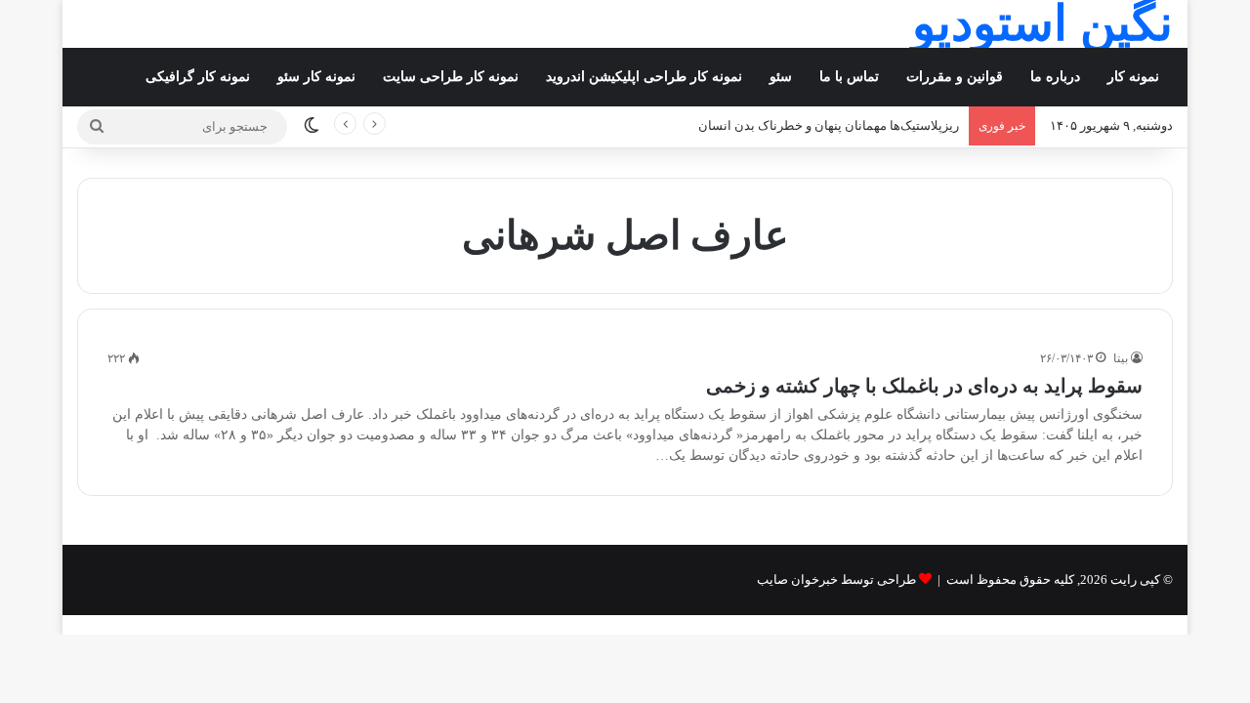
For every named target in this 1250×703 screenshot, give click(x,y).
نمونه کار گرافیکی (198, 76)
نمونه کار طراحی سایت (451, 76)
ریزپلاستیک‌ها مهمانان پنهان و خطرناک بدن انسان (828, 125)
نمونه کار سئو (316, 76)
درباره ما (1055, 76)
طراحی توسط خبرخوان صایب (836, 579)
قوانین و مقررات (954, 76)
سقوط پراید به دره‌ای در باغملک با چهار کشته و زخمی (924, 385)
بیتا (1120, 358)
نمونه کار (1133, 76)
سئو (781, 76)
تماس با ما (849, 76)
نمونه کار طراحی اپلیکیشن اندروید (644, 76)
